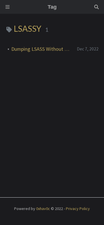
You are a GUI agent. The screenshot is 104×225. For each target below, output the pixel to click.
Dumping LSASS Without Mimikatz (41, 49)
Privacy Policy (78, 208)
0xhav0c (43, 208)
